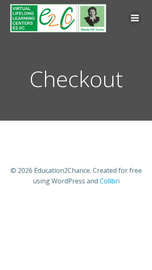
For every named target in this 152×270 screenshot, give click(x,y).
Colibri (110, 180)
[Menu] (135, 18)
